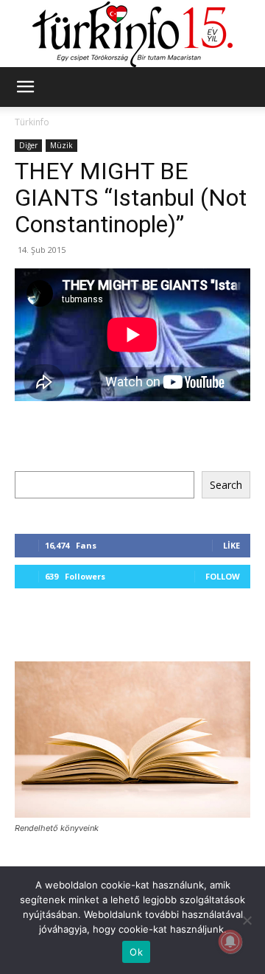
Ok (136, 952)
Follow (222, 576)
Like (231, 545)
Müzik (61, 145)
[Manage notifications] (230, 941)
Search (226, 485)
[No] (246, 920)
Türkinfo (32, 122)
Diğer (28, 145)
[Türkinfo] (132, 34)
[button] (25, 87)
